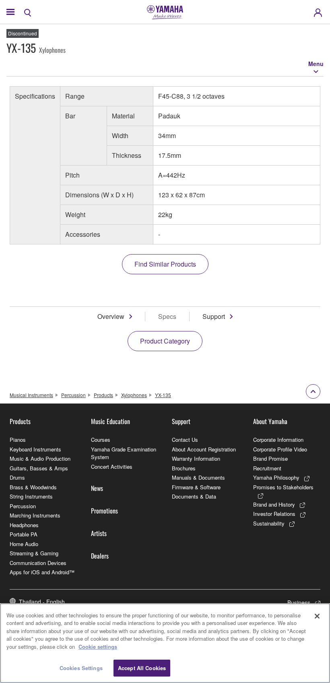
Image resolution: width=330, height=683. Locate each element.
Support (213, 316)
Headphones (24, 525)
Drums (17, 477)
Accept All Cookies (142, 668)
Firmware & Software (196, 487)
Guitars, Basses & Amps (39, 468)
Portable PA (23, 534)
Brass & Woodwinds (33, 487)
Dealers (100, 556)
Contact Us (185, 439)
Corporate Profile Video (280, 449)
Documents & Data (194, 496)
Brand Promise (270, 458)
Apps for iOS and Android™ (42, 572)
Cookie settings (97, 646)
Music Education (110, 421)
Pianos (18, 439)
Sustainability (269, 523)
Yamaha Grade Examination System (123, 453)
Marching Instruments (35, 515)
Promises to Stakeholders (283, 487)
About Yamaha (270, 421)
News (97, 488)
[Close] (317, 616)
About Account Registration (204, 449)
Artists (99, 533)
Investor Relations (274, 513)
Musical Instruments (31, 394)
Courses (100, 439)
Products (103, 394)
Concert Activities (111, 466)
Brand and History (274, 504)
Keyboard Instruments (35, 449)
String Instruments (31, 496)
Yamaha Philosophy (276, 477)
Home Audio (24, 544)
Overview (110, 316)
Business (298, 602)
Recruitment (267, 468)
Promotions (104, 510)
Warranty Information (196, 458)
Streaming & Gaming (34, 553)
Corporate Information (278, 439)
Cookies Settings (81, 668)
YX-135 (163, 394)
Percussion (73, 394)
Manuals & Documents (198, 477)
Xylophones (134, 394)
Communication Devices (38, 563)
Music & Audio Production (40, 458)
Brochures (184, 468)
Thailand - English (42, 602)
